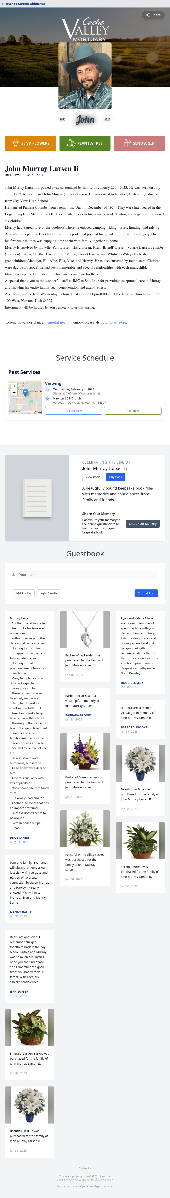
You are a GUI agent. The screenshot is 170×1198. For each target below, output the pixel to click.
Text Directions (73, 411)
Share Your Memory (143, 524)
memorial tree (55, 322)
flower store (117, 322)
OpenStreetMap (89, 1186)
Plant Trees (132, 411)
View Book (93, 477)
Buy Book (115, 477)
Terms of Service (96, 1179)
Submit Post (146, 593)
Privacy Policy (73, 1179)
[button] (25, 393)
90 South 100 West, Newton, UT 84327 (79, 402)
